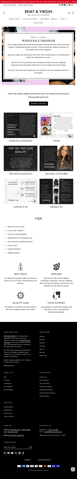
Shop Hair (14, 19)
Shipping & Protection (46, 390)
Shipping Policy (8, 407)
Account (38, 23)
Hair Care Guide (44, 383)
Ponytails (42, 346)
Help (64, 19)
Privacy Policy (8, 413)
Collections (30, 19)
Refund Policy (8, 410)
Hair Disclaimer (44, 380)
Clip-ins (42, 349)
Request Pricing (38, 103)
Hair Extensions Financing (47, 393)
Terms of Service (9, 416)
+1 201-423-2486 (52, 429)
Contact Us (43, 377)
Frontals (42, 339)
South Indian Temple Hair (16, 435)
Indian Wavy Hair (15, 429)
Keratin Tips (43, 355)
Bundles (42, 336)
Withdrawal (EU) (44, 396)
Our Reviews (7, 383)
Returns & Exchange (46, 386)
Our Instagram (8, 386)
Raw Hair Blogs (8, 390)
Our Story (7, 380)
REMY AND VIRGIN (9, 336)
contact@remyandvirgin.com (53, 431)
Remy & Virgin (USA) (10, 5)
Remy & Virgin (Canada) (25, 5)
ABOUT (54, 19)
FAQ (5, 377)
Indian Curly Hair (12, 431)
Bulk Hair (42, 352)
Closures (42, 343)
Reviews (45, 19)
